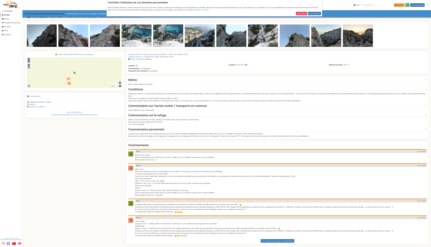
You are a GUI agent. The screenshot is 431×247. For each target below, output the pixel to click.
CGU (11, 238)
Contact (6, 238)
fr (427, 5)
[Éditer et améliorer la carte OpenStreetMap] (120, 83)
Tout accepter (314, 13)
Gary (138, 151)
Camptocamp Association (8, 239)
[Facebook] (8, 244)
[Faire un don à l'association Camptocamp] (19, 244)
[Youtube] (14, 244)
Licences (16, 238)
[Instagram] (3, 244)
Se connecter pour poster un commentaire (277, 241)
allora (138, 165)
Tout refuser (301, 13)
